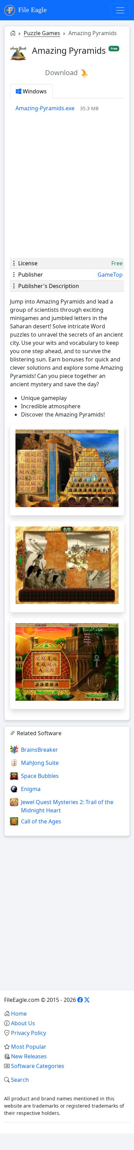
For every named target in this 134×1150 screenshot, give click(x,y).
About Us (23, 1023)
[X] (87, 1000)
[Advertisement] (67, 185)
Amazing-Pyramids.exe (45, 108)
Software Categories (37, 1066)
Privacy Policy (28, 1033)
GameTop (110, 274)
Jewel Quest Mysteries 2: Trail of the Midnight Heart (67, 806)
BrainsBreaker (39, 749)
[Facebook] (80, 1000)
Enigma (31, 789)
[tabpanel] (69, 108)
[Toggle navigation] (120, 10)
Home (19, 1013)
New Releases (29, 1056)
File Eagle (31, 9)
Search (20, 1080)
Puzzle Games (42, 33)
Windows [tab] (34, 91)
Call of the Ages (41, 821)
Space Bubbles (40, 776)
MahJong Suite (40, 763)
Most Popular (28, 1046)
